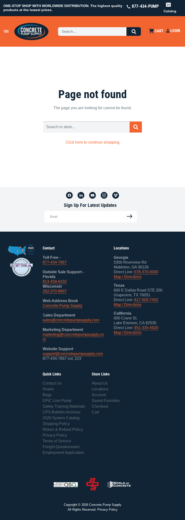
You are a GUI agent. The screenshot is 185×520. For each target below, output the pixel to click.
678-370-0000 (146, 272)
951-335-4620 (146, 328)
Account (99, 395)
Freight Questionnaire (61, 447)
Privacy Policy (55, 435)
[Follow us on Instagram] (104, 195)
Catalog (170, 11)
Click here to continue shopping (92, 142)
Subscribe (128, 217)
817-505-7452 (146, 300)
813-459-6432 (55, 281)
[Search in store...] (136, 127)
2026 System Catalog (61, 418)
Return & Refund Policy (63, 429)
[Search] (133, 31)
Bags (47, 395)
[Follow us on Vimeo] (115, 195)
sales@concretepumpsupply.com (71, 320)
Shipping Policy (56, 424)
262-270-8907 (55, 291)
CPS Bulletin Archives (61, 412)
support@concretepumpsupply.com (73, 354)
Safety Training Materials (64, 406)
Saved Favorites (106, 401)
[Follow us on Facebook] (69, 195)
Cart (95, 412)
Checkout (100, 406)
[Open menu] (6, 31)
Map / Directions (127, 277)
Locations (100, 389)
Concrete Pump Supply (62, 306)
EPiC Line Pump (57, 401)
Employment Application (63, 452)
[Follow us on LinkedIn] (81, 195)
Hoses (48, 389)
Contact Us (52, 383)
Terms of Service (57, 441)
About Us (100, 383)
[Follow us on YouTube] (92, 195)
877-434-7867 (55, 262)
